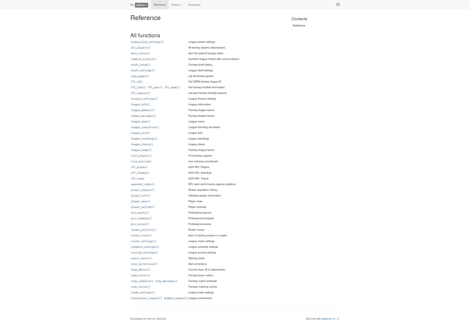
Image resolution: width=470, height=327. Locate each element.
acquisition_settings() (147, 42)
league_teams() (141, 150)
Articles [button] (175, 4)
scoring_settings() (144, 252)
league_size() (140, 133)
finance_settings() (144, 98)
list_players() (141, 155)
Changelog (194, 4)
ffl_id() (137, 81)
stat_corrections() (144, 264)
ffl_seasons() (140, 93)
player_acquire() (143, 190)
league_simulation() (145, 127)
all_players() (140, 47)
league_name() (140, 121)
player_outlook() (143, 207)
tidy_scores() (140, 286)
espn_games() (140, 76)
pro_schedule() (141, 218)
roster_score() (141, 235)
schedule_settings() (145, 247)
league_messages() (143, 116)
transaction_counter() (146, 298)
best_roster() (140, 53)
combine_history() (143, 59)
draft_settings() (143, 70)
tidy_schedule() (142, 281)
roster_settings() (143, 241)
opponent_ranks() (143, 184)
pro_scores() (140, 224)
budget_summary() (176, 298)
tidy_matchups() (166, 281)
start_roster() (141, 258)
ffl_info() (138, 87)
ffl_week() (172, 87)
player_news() (140, 201)
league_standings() (144, 138)
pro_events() (140, 212)
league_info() (140, 104)
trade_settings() (143, 292)
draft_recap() (140, 64)
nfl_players (139, 167)
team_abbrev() (140, 269)
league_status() (142, 144)
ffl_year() (155, 87)
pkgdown (327, 318)
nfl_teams (137, 178)
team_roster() (140, 275)
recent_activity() (143, 229)
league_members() (143, 110)
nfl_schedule (140, 172)
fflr (132, 4)
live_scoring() (141, 161)
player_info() (140, 195)
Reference (160, 4)
